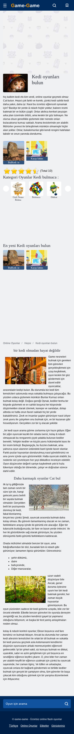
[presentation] (6, 189)
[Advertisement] (55, 42)
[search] (66, 703)
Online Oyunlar (29, 725)
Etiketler (44, 725)
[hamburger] (5, 5)
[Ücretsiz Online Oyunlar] (25, 5)
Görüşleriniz (58, 725)
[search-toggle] (54, 5)
